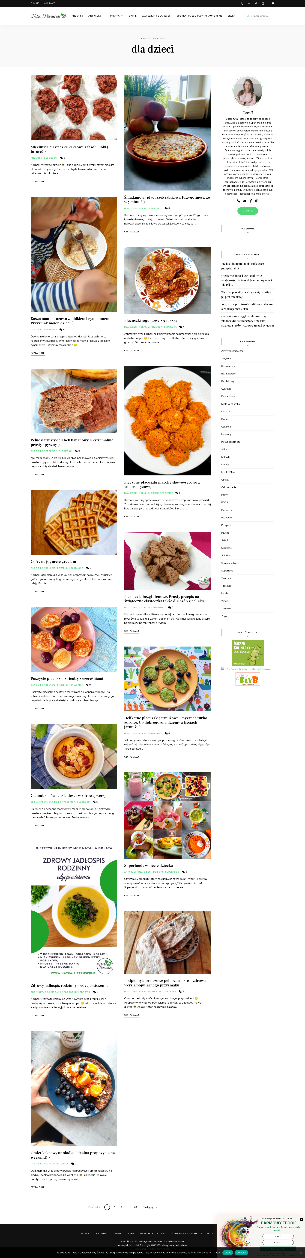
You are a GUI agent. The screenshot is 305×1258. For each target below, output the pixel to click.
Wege (224, 601)
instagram (263, 3)
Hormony (226, 434)
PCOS (224, 502)
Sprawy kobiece (230, 563)
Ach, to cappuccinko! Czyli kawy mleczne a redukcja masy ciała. (247, 306)
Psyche (225, 532)
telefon (241, 3)
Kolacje (50, 568)
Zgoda (227, 1252)
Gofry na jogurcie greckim (53, 561)
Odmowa (242, 1252)
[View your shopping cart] (273, 3)
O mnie (35, 3)
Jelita (224, 449)
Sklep (231, 15)
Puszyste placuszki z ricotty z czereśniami (67, 678)
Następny (148, 1207)
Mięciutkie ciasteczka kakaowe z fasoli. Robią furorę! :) (69, 149)
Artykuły (94, 15)
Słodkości (50, 158)
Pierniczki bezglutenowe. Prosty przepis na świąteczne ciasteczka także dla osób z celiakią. (165, 598)
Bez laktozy (39, 802)
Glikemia (226, 426)
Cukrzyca (226, 388)
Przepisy (77, 15)
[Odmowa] (300, 1252)
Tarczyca (226, 578)
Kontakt (49, 3)
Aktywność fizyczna (232, 351)
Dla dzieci (37, 329)
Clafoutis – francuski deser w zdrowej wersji (69, 795)
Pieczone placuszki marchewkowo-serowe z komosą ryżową (162, 484)
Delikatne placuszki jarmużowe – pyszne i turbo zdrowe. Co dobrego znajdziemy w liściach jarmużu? (165, 722)
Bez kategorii (228, 373)
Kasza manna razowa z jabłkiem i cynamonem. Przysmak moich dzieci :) (70, 320)
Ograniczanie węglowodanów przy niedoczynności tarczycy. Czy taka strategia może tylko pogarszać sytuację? (247, 320)
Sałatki (225, 540)
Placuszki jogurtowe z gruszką (150, 320)
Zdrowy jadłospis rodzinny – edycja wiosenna (70, 985)
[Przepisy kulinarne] (247, 653)
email (248, 3)
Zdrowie (85, 992)
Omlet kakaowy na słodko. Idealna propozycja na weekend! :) (73, 1154)
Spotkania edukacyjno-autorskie (199, 15)
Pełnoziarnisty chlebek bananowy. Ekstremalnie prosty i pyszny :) (72, 442)
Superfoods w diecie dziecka (148, 865)
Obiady (155, 493)
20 (135, 1207)
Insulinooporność (230, 442)
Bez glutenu (228, 366)
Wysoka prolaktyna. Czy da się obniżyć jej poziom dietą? (246, 294)
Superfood (172, 872)
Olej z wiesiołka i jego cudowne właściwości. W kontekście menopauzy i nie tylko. (246, 280)
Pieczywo (157, 991)
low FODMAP (228, 472)
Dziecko (158, 872)
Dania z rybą (228, 396)
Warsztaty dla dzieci (156, 15)
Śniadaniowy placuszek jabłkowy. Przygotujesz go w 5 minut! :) (167, 199)
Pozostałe (71, 992)
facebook (255, 3)
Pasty (224, 495)
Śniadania (77, 685)
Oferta (115, 15)
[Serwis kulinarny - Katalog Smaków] (247, 669)
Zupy (224, 616)
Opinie (132, 15)
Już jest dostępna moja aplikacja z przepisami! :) (242, 266)
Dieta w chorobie (231, 404)
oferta (248, 211)
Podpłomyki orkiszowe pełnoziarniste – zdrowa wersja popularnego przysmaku (165, 982)
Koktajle (225, 457)
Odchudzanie (53, 992)
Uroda (224, 593)
